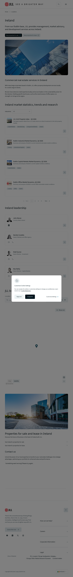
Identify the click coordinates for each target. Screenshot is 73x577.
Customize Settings (52, 297)
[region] (36, 288)
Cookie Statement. (26, 291)
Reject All (19, 297)
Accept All (30, 297)
